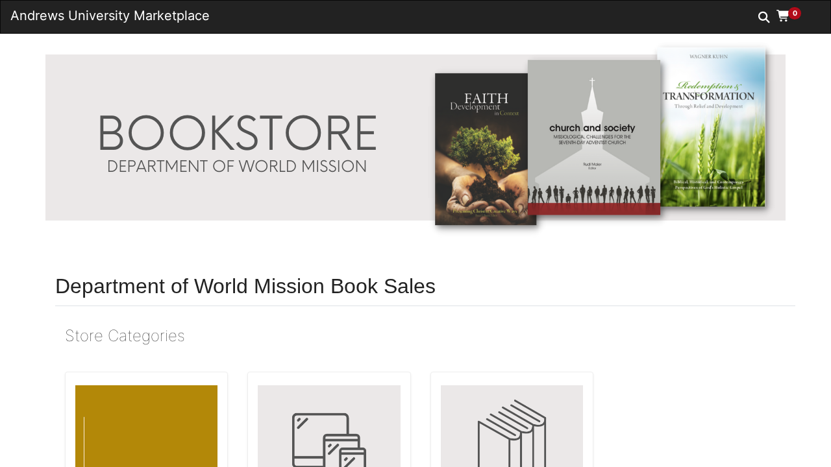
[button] (793, 16)
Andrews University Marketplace (110, 15)
